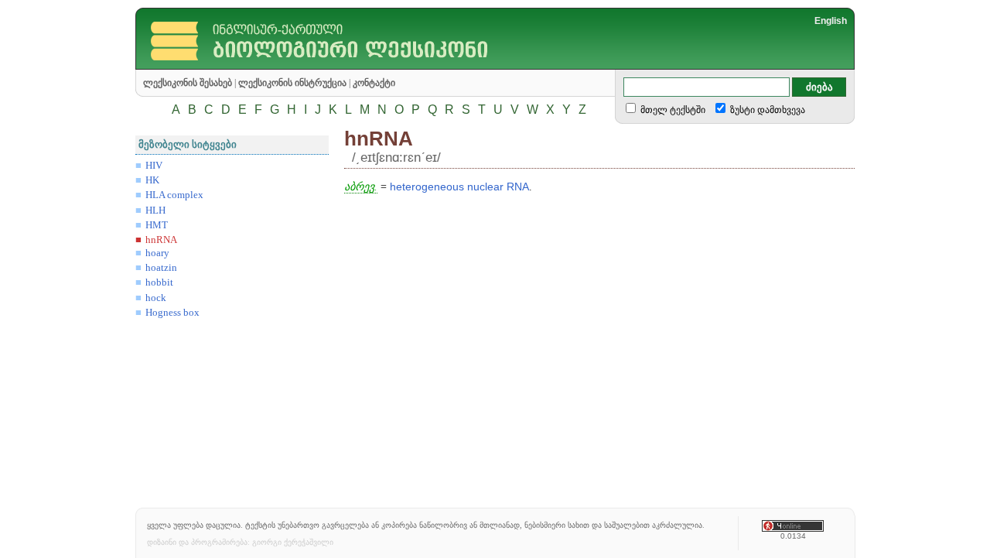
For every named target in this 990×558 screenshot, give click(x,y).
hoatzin (161, 267)
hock (155, 298)
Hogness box (172, 312)
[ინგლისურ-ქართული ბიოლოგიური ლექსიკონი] (345, 65)
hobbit (159, 282)
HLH (155, 210)
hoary (157, 253)
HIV (153, 165)
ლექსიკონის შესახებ (187, 82)
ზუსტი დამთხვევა (766, 109)
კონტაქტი (374, 82)
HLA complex (174, 195)
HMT (156, 225)
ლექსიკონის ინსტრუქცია (292, 82)
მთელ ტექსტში (671, 109)
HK (152, 180)
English (830, 20)
